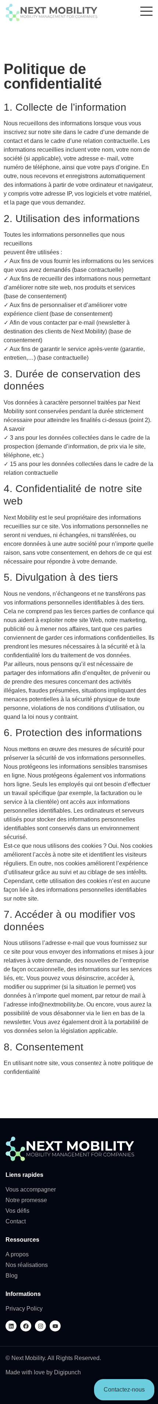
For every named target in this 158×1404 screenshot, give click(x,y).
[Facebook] (25, 1325)
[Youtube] (55, 1325)
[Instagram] (40, 1325)
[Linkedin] (11, 1325)
